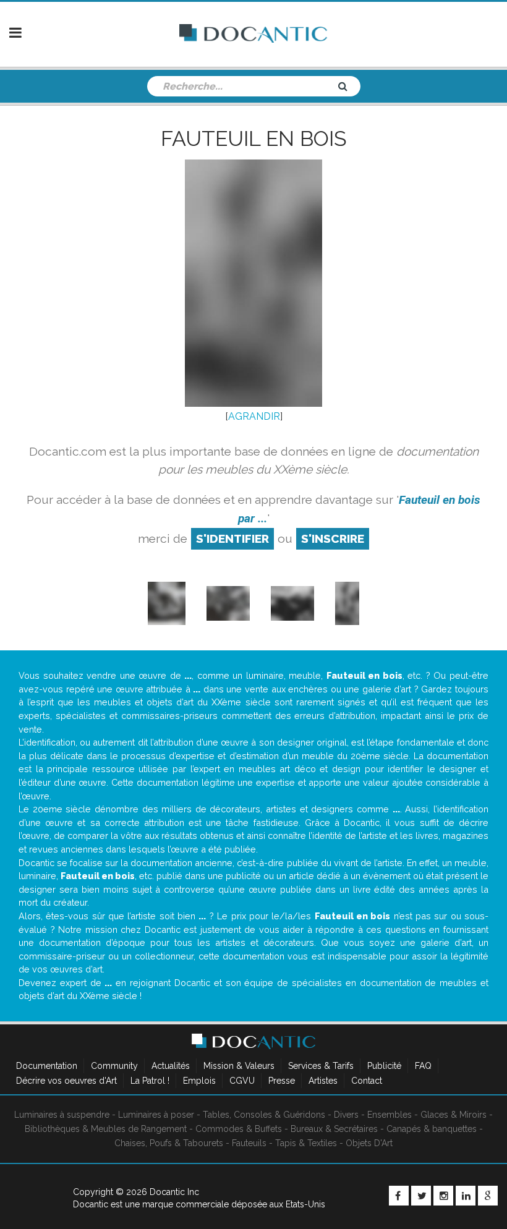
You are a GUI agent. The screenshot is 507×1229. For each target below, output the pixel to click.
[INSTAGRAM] (443, 1196)
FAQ (423, 1066)
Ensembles (389, 1115)
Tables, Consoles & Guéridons (264, 1115)
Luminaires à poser (156, 1115)
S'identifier (232, 538)
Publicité (384, 1066)
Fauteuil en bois (254, 138)
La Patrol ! (149, 1081)
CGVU (242, 1081)
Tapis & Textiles (306, 1143)
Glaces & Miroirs (453, 1115)
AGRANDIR (254, 416)
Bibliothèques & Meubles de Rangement (106, 1129)
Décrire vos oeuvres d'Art (66, 1081)
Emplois (199, 1081)
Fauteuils (249, 1143)
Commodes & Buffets (238, 1129)
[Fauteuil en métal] (292, 602)
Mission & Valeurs (239, 1066)
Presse (281, 1081)
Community (114, 1066)
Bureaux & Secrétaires (334, 1129)
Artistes (323, 1081)
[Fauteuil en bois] (228, 602)
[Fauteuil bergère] (167, 602)
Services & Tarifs (321, 1066)
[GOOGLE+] (488, 1196)
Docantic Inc (174, 1192)
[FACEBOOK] (399, 1196)
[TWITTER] (421, 1196)
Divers (346, 1115)
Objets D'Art (369, 1143)
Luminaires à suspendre (61, 1115)
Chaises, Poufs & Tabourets (168, 1143)
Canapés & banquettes (431, 1129)
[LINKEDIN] (465, 1196)
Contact (366, 1081)
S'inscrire (332, 538)
